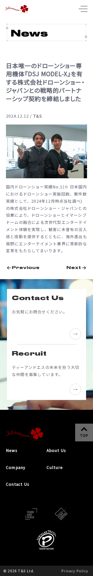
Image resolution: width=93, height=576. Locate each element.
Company (15, 467)
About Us (56, 450)
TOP (84, 435)
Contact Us (17, 484)
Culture (55, 467)
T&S (37, 116)
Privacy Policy (74, 570)
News (11, 450)
